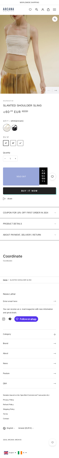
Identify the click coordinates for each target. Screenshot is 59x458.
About (5, 353)
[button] (36, 9)
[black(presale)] (14, 128)
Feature (6, 373)
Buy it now (29, 191)
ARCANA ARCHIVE (14, 440)
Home (5, 280)
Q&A (5, 383)
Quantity (6, 153)
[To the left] (48, 90)
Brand (5, 343)
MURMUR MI (8, 101)
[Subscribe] (55, 301)
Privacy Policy (8, 400)
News (5, 363)
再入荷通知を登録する (43, 176)
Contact (6, 419)
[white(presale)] (7, 128)
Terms (5, 414)
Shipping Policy (9, 409)
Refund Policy (8, 404)
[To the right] (55, 90)
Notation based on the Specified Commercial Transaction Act (26, 395)
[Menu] (54, 9)
